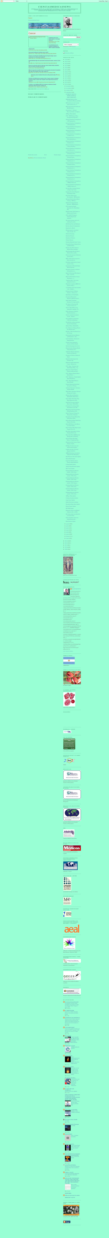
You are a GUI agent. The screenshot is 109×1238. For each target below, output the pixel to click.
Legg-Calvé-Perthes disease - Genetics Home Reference (72, 461)
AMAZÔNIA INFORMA (70, 1165)
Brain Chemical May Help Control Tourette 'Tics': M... (73, 428)
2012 (66, 543)
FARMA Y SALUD (69, 1172)
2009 (66, 549)
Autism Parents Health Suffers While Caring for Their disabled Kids (75, 1147)
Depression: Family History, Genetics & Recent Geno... (72, 370)
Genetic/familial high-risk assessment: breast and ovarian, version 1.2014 (44, 60)
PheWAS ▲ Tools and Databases (73, 224)
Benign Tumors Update (71, 506)
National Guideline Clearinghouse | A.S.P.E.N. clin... (73, 134)
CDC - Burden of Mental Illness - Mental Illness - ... (73, 374)
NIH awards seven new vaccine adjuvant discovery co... (72, 103)
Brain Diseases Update (70, 521)
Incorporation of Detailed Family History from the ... (73, 266)
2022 (66, 67)
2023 (66, 65)
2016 (66, 80)
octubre (68, 90)
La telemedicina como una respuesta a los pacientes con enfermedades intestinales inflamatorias (75, 1082)
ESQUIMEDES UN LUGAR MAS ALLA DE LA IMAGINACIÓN (72, 1154)
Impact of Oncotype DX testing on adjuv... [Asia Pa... (73, 273)
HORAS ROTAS (68, 1055)
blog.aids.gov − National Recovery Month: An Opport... (73, 110)
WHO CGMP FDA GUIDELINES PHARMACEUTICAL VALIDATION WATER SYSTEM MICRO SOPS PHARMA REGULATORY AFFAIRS (72, 1097)
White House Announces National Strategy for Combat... (73, 392)
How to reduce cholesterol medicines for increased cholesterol (75, 1186)
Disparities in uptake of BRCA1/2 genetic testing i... (73, 284)
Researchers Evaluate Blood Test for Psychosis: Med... (73, 417)
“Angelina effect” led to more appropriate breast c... (72, 281)
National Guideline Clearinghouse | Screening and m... (73, 152)
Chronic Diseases (69, 240)
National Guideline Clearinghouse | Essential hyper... (73, 156)
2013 (66, 541)
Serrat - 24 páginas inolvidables (74, 1136)
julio (67, 526)
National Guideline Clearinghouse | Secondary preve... (73, 149)
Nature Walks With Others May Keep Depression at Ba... (72, 399)
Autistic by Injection (69, 1144)
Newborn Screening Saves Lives (73, 346)
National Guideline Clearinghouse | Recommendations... (73, 138)
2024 (66, 63)
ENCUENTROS (68, 1134)
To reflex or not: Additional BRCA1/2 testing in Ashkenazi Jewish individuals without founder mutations (42, 85)
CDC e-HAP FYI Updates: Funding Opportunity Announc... (71, 216)
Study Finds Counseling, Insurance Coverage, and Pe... (73, 301)
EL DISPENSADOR (69, 1010)
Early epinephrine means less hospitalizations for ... (72, 518)
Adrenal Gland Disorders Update (73, 466)
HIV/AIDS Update (70, 508)
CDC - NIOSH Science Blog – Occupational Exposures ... (72, 116)
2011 (66, 545)
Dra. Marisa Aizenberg (70, 1077)
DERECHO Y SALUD (70, 1046)
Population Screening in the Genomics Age (72, 359)
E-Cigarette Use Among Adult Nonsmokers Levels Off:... (72, 406)
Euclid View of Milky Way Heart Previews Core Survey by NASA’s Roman (71, 1013)
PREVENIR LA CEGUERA (71, 1109)
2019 (66, 74)
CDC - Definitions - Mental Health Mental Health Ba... (73, 377)
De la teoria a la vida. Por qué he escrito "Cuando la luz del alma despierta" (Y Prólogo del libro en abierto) (75, 1071)
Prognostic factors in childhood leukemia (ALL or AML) (72, 511)
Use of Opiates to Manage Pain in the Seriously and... (73, 328)
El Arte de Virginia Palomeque (72, 1124)
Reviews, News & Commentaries (73, 226)
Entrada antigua (57, 154)
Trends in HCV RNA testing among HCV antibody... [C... (72, 308)
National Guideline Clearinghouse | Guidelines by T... (73, 160)
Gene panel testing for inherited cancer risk (38, 52)
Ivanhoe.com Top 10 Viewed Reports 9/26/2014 (72, 450)
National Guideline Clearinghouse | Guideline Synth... (73, 131)
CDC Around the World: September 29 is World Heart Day (72, 208)
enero (67, 538)
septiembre (68, 92)
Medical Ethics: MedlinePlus (72, 326)
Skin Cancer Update (70, 468)
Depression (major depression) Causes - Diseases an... (72, 363)
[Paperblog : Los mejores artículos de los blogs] (67, 732)
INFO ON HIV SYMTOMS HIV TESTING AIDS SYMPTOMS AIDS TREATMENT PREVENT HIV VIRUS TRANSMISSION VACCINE (72, 1180)
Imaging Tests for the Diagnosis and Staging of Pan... (72, 192)
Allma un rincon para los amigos (72, 1195)
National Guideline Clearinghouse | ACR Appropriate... (73, 120)
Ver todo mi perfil (68, 651)
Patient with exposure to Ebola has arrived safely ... (73, 255)
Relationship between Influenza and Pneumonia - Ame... (72, 335)
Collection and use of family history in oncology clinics (54, 39)
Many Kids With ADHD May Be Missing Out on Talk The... (73, 435)
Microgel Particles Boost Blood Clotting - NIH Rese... (72, 199)
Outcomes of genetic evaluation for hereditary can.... (73, 270)
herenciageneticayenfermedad (71, 1002)
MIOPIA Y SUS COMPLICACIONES (75, 1111)
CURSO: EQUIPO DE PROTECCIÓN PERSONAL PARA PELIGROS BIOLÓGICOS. (75, 1039)
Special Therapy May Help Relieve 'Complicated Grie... (72, 439)
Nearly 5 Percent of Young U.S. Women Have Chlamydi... (72, 413)
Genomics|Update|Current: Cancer (73, 242)
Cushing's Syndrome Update (72, 498)
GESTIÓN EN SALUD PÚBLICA (72, 1017)
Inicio (45, 154)
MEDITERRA (68, 1193)
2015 (66, 82)
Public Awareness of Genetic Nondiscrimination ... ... (72, 312)
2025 (66, 61)
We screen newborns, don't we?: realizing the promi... (72, 221)
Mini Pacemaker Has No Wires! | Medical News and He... (73, 252)
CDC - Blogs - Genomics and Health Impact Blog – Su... (72, 366)
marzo (67, 534)
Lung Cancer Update (70, 500)
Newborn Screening (70, 233)
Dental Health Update (70, 458)
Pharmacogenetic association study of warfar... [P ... (72, 230)
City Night (73, 1125)
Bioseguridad (68, 1036)
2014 (66, 84)
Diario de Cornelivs (69, 1066)
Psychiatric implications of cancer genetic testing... (73, 262)
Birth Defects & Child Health (72, 294)
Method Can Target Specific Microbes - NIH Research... (72, 203)
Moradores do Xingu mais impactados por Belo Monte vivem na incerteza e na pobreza (72, 1168)
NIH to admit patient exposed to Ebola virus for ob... (73, 259)
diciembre (68, 86)
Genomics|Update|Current (33, 20)
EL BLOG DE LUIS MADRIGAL (69, 1089)
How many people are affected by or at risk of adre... (73, 514)
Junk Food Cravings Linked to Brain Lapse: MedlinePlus (72, 403)
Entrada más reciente (32, 154)
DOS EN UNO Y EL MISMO (71, 1091)
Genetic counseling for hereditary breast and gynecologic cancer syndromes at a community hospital (42, 56)
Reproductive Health (70, 228)
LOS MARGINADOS (69, 1027)
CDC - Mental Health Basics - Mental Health (72, 381)
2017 (66, 78)
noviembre (68, 88)
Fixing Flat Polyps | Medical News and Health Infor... (73, 244)
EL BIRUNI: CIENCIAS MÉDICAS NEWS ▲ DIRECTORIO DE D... (71, 95)
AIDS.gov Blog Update (71, 113)
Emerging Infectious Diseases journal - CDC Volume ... (72, 482)
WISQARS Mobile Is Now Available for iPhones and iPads (73, 100)
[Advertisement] (40, 143)
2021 (66, 69)
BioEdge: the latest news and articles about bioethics (72, 446)
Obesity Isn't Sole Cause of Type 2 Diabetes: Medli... (73, 442)
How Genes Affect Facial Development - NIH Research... (73, 196)
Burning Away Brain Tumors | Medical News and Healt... (72, 248)
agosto (67, 524)
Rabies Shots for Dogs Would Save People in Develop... (73, 421)
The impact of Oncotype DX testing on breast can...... (72, 304)
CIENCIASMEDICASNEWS (54, 6)
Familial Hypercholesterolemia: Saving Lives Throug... (72, 384)
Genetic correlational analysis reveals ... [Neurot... (72, 315)
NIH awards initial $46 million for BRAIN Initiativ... (73, 107)
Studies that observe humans (72, 502)
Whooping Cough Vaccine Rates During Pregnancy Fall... (73, 410)
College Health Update (71, 464)
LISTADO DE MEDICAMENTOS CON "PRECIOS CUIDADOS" (72, 1174)
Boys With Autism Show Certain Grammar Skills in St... (73, 432)
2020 (66, 72)
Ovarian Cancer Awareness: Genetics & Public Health (72, 343)
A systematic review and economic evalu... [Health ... (73, 288)
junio (67, 528)
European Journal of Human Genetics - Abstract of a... (72, 291)
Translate (74, 46)
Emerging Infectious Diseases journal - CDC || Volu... (72, 471)
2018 (66, 76)
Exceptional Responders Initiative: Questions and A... (72, 297)
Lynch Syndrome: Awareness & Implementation (72, 339)
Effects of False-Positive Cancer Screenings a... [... (72, 277)
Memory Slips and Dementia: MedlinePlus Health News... (72, 395)
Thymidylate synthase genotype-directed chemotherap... (73, 322)
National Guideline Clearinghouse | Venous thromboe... (73, 145)
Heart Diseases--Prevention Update (73, 456)
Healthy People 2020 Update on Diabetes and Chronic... (73, 212)
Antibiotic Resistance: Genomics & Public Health (73, 388)
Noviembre (67, 1120)
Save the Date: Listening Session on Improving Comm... (73, 189)
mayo (67, 530)
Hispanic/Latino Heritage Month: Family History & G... (73, 348)
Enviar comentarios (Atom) (40, 157)
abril (67, 532)
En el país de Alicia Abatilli (71, 1119)
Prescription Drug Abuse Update (73, 504)
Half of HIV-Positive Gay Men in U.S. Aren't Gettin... (73, 424)
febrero (68, 536)
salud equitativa (76, 588)
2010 (66, 547)
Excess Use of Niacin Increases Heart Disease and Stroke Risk (75, 1103)
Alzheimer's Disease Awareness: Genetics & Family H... (72, 352)
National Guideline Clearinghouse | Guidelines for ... (73, 141)
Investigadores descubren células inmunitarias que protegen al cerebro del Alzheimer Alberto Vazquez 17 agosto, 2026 (72, 1005)
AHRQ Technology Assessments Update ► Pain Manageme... (73, 453)
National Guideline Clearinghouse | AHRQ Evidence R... (73, 181)
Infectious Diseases (70, 236)
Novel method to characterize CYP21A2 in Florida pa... (72, 319)
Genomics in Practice (70, 238)
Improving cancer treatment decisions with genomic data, (43, 74)
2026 (66, 59)
